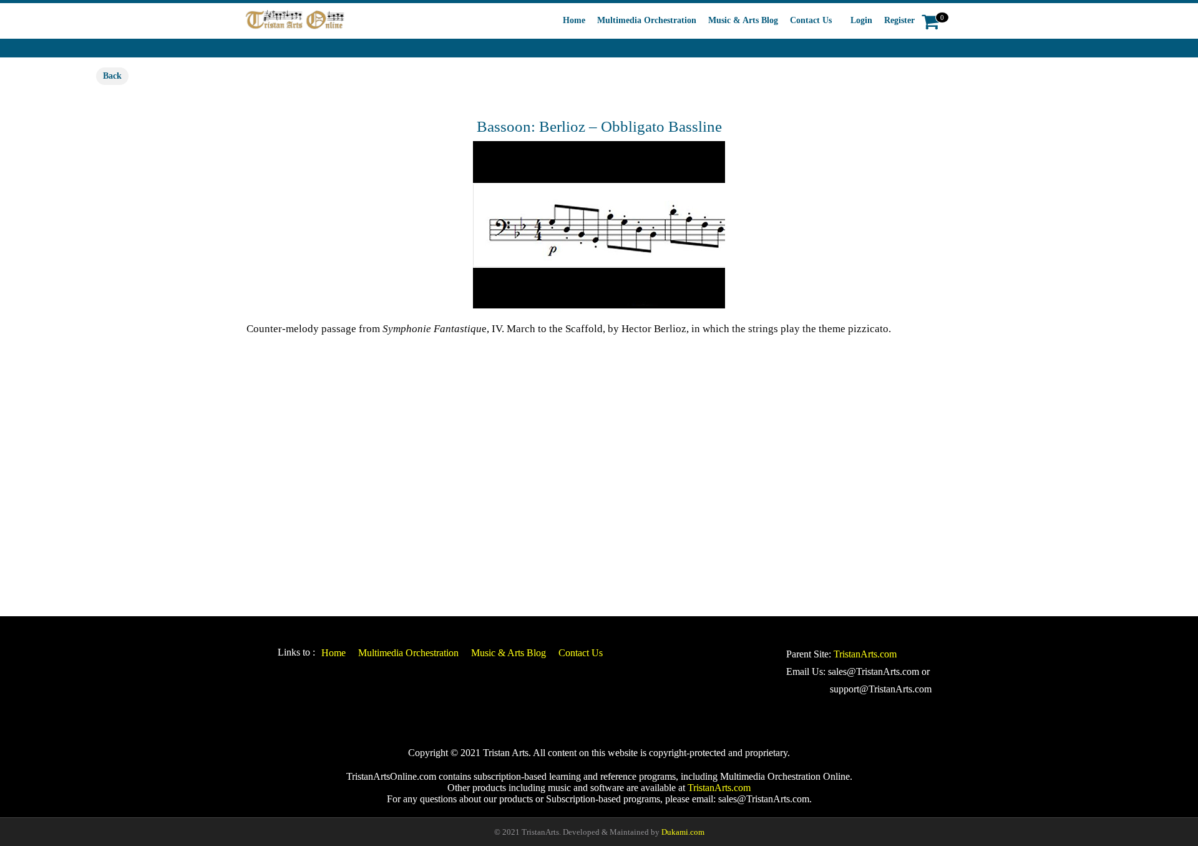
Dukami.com (682, 832)
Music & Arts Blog (743, 20)
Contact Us (811, 20)
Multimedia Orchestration (646, 20)
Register (899, 20)
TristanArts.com (865, 654)
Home (574, 20)
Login (861, 20)
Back (112, 76)
